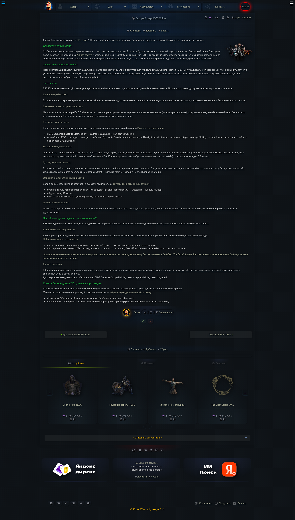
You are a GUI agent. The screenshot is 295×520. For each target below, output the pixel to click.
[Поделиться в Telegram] (139, 450)
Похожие (149, 363)
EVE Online (82, 40)
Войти (245, 6)
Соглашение (205, 503)
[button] (145, 426)
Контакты (220, 6)
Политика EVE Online (221, 334)
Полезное (220, 363)
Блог (110, 6)
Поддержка (225, 503)
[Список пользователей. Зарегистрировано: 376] (88, 503)
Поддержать (165, 312)
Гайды (247, 17)
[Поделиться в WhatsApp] (156, 450)
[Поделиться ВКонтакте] (145, 450)
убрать (155, 476)
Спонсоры (135, 30)
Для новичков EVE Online (75, 334)
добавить (142, 476)
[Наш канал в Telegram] (51, 503)
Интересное (183, 6)
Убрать (164, 30)
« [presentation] (50, 392)
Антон (136, 312)
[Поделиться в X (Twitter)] (161, 450)
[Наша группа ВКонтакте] (58, 503)
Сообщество (146, 6)
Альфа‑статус (84, 55)
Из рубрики (77, 363)
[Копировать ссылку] (134, 450)
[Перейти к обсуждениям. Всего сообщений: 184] (80, 503)
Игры (237, 17)
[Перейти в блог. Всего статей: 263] (73, 503)
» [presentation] (245, 392)
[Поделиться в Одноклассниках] (151, 450)
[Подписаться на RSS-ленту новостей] (66, 503)
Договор (242, 503)
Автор (73, 6)
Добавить (150, 30)
